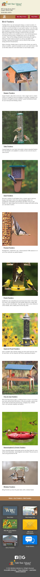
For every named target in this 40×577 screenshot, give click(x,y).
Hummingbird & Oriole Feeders (14, 447)
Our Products (18, 498)
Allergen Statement (21, 571)
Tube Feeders (8, 146)
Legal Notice (32, 570)
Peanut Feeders (9, 248)
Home (10, 498)
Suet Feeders (8, 196)
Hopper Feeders (9, 93)
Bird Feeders (27, 498)
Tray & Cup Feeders (10, 397)
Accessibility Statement (10, 570)
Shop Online (34, 16)
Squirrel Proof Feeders (12, 349)
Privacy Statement (23, 570)
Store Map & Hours (21, 16)
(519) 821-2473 (6, 12)
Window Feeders (9, 487)
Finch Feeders (9, 298)
